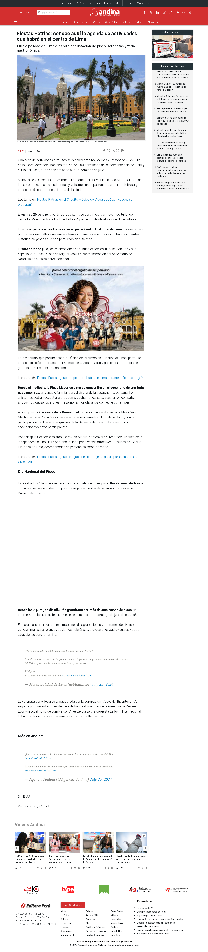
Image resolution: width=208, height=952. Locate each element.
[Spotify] (184, 12)
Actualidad (81, 22)
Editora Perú (83, 941)
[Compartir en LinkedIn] (44, 867)
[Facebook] (144, 12)
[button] (16, 848)
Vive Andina (143, 3)
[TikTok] (190, 12)
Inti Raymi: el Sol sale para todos (153, 933)
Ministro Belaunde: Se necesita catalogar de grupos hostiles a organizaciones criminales (172, 99)
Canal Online (111, 22)
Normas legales (112, 3)
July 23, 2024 (102, 684)
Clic (87, 923)
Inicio (63, 911)
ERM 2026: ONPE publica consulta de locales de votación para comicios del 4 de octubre (173, 74)
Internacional (67, 935)
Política (64, 919)
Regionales (66, 931)
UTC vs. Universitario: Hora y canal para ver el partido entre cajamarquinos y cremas (172, 145)
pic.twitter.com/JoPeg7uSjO (77, 675)
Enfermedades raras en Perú (151, 911)
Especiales (94, 3)
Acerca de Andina (100, 941)
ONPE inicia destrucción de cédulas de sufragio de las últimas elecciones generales (171, 157)
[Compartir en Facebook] (38, 867)
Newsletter (153, 22)
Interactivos (117, 923)
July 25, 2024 (101, 779)
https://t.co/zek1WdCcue (38, 758)
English (24, 12)
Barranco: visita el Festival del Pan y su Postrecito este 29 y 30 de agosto (173, 120)
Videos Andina (30, 824)
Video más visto (172, 32)
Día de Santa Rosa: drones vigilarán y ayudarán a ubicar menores (131, 859)
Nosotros (115, 935)
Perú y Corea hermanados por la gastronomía (160, 930)
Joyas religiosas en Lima (149, 915)
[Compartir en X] (41, 867)
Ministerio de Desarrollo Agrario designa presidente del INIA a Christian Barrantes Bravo (172, 133)
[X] (151, 12)
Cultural (89, 911)
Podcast (139, 22)
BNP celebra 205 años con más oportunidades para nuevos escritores (29, 859)
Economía (66, 923)
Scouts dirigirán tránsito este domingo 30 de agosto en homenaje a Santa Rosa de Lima (173, 185)
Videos (126, 22)
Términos (115, 941)
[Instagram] (171, 12)
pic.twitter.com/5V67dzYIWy (40, 770)
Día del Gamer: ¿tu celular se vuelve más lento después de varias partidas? (171, 86)
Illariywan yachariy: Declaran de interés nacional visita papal (60, 859)
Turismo (129, 3)
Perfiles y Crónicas (95, 927)
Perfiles (80, 3)
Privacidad (127, 941)
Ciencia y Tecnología (96, 931)
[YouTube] (164, 12)
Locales (65, 927)
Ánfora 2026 (92, 915)
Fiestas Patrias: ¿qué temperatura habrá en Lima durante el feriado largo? (90, 378)
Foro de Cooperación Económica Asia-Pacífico (160, 919)
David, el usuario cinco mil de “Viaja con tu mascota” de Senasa (97, 859)
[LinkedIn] (157, 12)
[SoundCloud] (177, 12)
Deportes (90, 919)
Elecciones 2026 (145, 908)
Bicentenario (65, 3)
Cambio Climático (95, 935)
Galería (96, 22)
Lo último (64, 22)
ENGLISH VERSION (72, 905)
